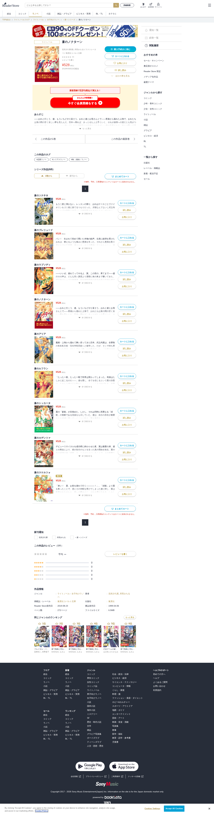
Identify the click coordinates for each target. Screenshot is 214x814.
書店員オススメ (151, 66)
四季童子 (45, 652)
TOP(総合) (6, 20)
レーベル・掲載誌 (152, 168)
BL (145, 141)
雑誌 (146, 125)
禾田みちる (61, 537)
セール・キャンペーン (154, 60)
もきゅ (62, 652)
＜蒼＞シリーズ (69, 20)
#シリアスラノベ (58, 160)
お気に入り (122, 63)
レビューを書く (68, 60)
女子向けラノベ (53, 20)
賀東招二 (37, 652)
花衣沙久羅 (43, 537)
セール (147, 179)
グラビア (148, 130)
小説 (146, 119)
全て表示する (87, 214)
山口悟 (106, 652)
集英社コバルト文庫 (74, 53)
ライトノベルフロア (22, 20)
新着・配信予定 (151, 173)
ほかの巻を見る (122, 76)
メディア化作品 (151, 77)
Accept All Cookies (174, 808)
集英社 (111, 601)
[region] (107, 809)
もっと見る (86, 129)
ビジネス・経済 (151, 136)
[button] (136, 776)
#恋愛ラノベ (41, 160)
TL (145, 146)
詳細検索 (127, 5)
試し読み (122, 70)
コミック (148, 98)
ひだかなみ (113, 652)
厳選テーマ (149, 82)
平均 (60, 554)
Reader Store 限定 (152, 71)
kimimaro (55, 652)
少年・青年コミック (153, 103)
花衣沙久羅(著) (68, 49)
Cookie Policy (41, 811)
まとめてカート (122, 176)
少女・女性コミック (153, 109)
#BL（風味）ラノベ (79, 160)
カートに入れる (122, 56)
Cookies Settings (152, 808)
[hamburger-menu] (209, 5)
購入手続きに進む (122, 49)
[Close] (209, 808)
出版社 (147, 163)
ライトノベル (38, 20)
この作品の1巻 (48, 139)
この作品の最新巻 (120, 139)
